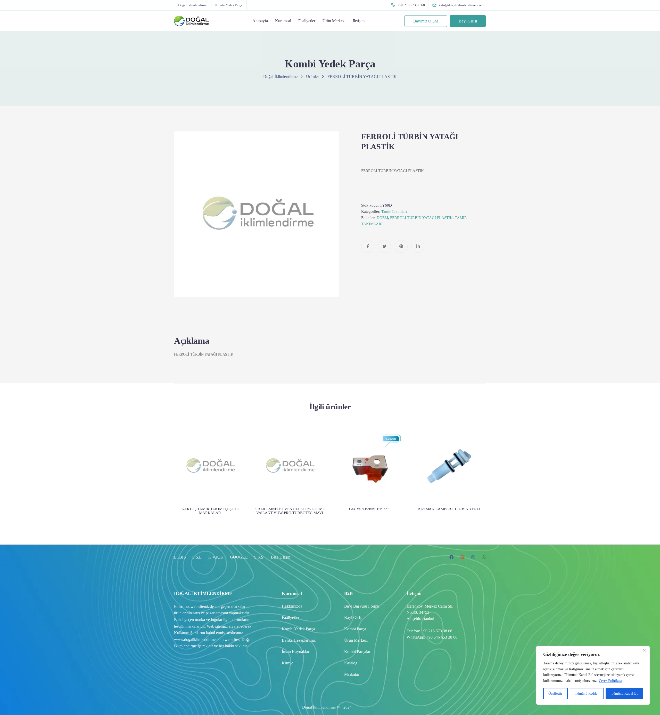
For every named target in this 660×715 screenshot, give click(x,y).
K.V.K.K (216, 557)
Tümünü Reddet (586, 693)
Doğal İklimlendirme (192, 5)
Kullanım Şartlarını (189, 633)
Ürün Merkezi (334, 21)
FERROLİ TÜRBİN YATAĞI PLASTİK (421, 218)
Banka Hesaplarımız (299, 640)
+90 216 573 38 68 (436, 631)
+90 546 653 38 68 (441, 637)
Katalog (350, 663)
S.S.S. (259, 557)
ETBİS (180, 557)
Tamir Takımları (394, 211)
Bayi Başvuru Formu (361, 606)
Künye (287, 663)
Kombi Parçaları (357, 651)
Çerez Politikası (610, 681)
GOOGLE (239, 557)
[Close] (644, 650)
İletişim (359, 21)
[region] (593, 675)
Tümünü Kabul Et (624, 693)
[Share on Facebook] (367, 246)
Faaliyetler (306, 21)
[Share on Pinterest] (401, 246)
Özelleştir (555, 693)
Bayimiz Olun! (425, 21)
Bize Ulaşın (281, 557)
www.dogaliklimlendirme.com (199, 639)
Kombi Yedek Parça (229, 5)
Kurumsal (283, 21)
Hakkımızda (292, 606)
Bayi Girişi (468, 21)
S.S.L (197, 557)
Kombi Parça (355, 629)
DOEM (382, 218)
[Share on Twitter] (384, 246)
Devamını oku (210, 481)
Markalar (351, 674)
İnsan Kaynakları (296, 651)
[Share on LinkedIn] (417, 246)
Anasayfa (260, 21)
